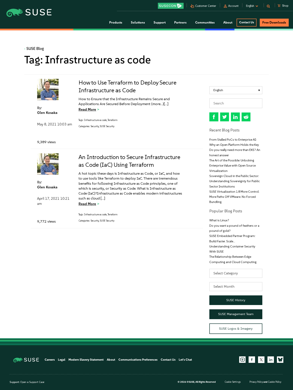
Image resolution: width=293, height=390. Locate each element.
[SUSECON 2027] (171, 6)
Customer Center (205, 5)
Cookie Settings (233, 382)
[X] (261, 359)
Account (233, 5)
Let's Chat (185, 360)
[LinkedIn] (270, 359)
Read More (87, 109)
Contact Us (246, 22)
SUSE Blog (35, 48)
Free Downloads (274, 22)
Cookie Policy (274, 382)
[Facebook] (252, 359)
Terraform (113, 120)
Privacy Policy (256, 382)
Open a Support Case (32, 382)
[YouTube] (242, 359)
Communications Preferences (137, 360)
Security (95, 126)
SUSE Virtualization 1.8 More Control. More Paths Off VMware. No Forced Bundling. (234, 197)
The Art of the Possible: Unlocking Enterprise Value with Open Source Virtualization (232, 166)
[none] (236, 90)
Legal (61, 360)
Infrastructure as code (95, 120)
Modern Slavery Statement (86, 360)
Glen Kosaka (47, 112)
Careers (50, 360)
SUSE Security (107, 126)
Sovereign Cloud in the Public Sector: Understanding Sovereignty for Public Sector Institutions (234, 181)
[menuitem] (236, 90)
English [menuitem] (218, 90)
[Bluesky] (280, 359)
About (111, 360)
